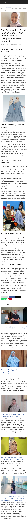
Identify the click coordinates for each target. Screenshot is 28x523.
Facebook (12, 297)
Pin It (10, 299)
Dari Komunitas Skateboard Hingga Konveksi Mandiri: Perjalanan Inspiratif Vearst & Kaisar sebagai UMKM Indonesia (14, 329)
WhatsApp (5, 299)
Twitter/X (19, 297)
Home (2, 7)
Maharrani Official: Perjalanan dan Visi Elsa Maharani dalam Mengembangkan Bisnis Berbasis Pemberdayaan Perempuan (13, 498)
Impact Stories (8, 7)
